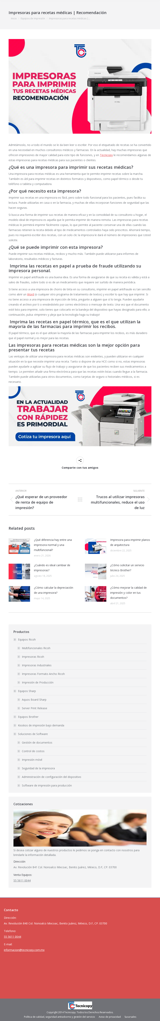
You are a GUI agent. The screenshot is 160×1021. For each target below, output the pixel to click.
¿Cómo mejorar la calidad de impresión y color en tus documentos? (128, 593)
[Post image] (19, 546)
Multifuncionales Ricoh (36, 648)
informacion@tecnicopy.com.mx (24, 950)
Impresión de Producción (37, 682)
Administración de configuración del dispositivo (51, 777)
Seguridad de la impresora (38, 768)
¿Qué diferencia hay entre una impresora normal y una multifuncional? (53, 545)
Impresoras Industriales (37, 665)
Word (30, 294)
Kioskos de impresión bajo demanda (41, 725)
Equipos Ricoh (27, 639)
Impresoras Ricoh (33, 656)
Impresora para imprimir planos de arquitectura (130, 542)
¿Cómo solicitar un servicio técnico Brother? (127, 567)
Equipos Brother (28, 717)
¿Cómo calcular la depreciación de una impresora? (53, 590)
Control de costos (33, 751)
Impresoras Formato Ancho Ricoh (43, 674)
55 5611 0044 (22, 880)
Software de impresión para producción (47, 785)
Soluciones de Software (33, 734)
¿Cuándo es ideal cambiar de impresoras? (52, 567)
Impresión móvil (32, 760)
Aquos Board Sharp (34, 699)
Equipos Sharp (27, 691)
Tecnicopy (106, 155)
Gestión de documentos (37, 742)
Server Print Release (34, 708)
